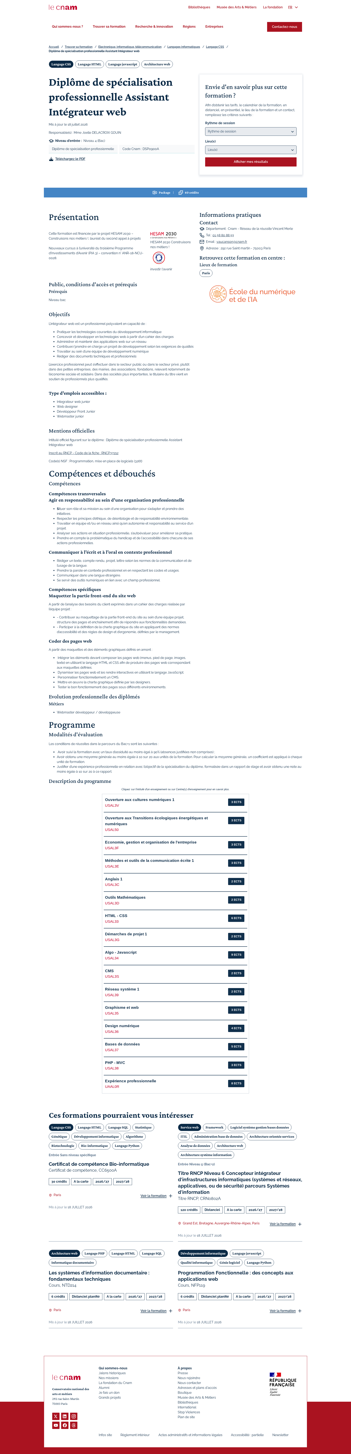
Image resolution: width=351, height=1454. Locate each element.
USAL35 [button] (112, 1013)
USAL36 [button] (112, 1032)
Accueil (54, 46)
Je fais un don (109, 1393)
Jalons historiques (112, 1373)
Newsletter (280, 1435)
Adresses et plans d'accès (197, 1388)
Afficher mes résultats (251, 162)
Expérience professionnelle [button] (130, 1081)
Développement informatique (96, 1136)
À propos (185, 1368)
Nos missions (109, 1378)
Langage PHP (94, 1253)
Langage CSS (215, 46)
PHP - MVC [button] (115, 1063)
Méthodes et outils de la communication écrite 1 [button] (149, 860)
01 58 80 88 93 (223, 235)
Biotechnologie (62, 1146)
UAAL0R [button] (112, 1087)
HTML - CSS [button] (116, 916)
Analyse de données (195, 1146)
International (187, 1407)
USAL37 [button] (112, 1050)
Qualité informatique (197, 1262)
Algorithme (134, 1136)
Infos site (105, 1435)
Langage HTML (89, 64)
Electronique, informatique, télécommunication (129, 46)
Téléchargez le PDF (70, 159)
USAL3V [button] (112, 805)
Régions (189, 26)
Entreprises (214, 26)
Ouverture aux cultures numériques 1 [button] (139, 800)
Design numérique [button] (122, 1026)
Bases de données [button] (122, 1044)
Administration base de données (218, 1136)
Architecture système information (206, 1155)
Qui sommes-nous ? (67, 26)
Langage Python (127, 1146)
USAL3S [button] (112, 976)
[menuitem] (199, 7)
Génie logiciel (230, 1262)
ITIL (184, 1136)
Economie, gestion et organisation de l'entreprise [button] (151, 842)
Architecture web (157, 64)
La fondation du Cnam (115, 1383)
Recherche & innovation (154, 26)
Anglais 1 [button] (113, 879)
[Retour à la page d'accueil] (63, 7)
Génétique (59, 1136)
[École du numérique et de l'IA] (250, 294)
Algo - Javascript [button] (120, 952)
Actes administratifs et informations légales (190, 1435)
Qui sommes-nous (113, 1368)
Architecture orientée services (271, 1136)
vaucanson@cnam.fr (232, 242)
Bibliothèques (188, 1402)
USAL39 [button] (112, 995)
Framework (214, 1127)
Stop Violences (189, 1412)
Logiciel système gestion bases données (259, 1127)
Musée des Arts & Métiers (197, 1397)
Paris (206, 273)
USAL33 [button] (112, 921)
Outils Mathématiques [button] (125, 897)
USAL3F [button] (112, 848)
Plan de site (186, 1417)
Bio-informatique (94, 1146)
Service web (190, 1127)
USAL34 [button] (112, 958)
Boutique (185, 1393)
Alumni (104, 1388)
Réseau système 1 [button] (122, 989)
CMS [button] (109, 971)
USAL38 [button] (112, 1068)
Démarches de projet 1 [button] (126, 934)
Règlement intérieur (135, 1435)
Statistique (143, 1127)
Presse (183, 1373)
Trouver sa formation (109, 26)
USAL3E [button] (112, 866)
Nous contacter (189, 1383)
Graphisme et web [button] (122, 1007)
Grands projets (110, 1397)
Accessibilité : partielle (247, 1435)
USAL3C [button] (112, 885)
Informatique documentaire (72, 1262)
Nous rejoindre (189, 1378)
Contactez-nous (284, 27)
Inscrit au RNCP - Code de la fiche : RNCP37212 (83, 453)
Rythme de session (220, 123)
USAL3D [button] (112, 903)
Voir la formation (154, 1196)
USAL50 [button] (112, 830)
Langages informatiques (183, 46)
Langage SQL (118, 1127)
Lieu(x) (210, 141)
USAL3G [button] (112, 940)
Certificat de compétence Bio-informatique (99, 1164)
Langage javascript (122, 64)
